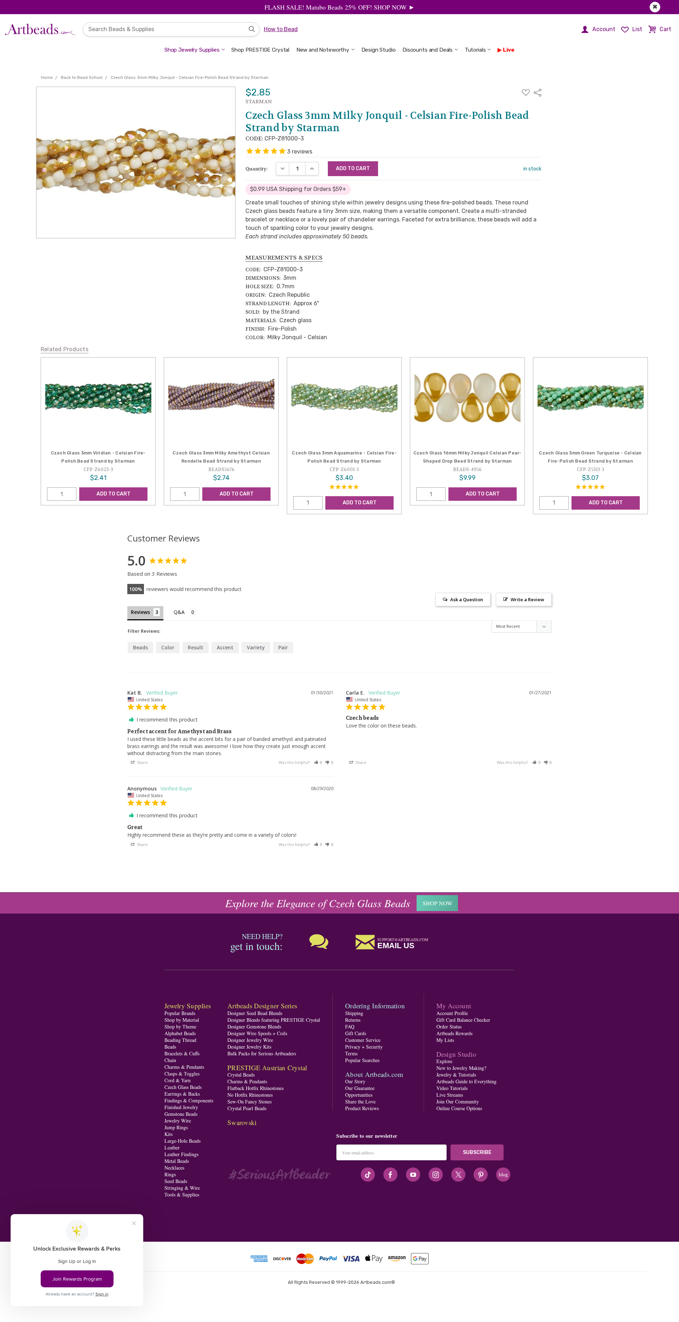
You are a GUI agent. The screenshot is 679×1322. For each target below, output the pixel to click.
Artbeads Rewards (454, 1033)
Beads (170, 1046)
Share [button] (142, 762)
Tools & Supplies (181, 1194)
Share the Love (360, 1101)
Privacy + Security (364, 1046)
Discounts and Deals (427, 50)
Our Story (355, 1081)
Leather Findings (181, 1154)
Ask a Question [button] (466, 599)
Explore (444, 1061)
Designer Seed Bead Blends (254, 1013)
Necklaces (174, 1167)
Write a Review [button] (527, 599)
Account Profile (452, 1013)
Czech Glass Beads (183, 1087)
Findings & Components (188, 1100)
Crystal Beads (241, 1074)
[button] (318, 762)
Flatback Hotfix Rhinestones (255, 1088)
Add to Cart (113, 494)
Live (509, 50)
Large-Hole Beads (182, 1140)
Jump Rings (176, 1127)
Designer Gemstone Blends (254, 1026)
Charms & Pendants (184, 1066)
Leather (172, 1147)
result (195, 647)
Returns (352, 1019)
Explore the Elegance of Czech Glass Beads (317, 903)
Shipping (354, 1013)
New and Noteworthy (322, 50)
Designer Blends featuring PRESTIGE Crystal (273, 1019)
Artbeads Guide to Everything (466, 1081)
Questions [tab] (184, 612)
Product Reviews (362, 1108)
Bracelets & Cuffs (181, 1053)
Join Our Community (457, 1101)
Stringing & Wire (182, 1187)
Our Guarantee (360, 1088)
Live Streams (449, 1094)
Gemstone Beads (180, 1114)
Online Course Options (459, 1108)
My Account (453, 1005)
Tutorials (475, 50)
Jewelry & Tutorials (456, 1074)
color (167, 647)
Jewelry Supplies (187, 1005)
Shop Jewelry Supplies (192, 50)
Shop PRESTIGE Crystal (260, 50)
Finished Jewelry (181, 1107)
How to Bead (281, 29)
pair (283, 647)
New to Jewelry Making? (461, 1068)
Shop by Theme (180, 1026)
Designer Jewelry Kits (249, 1046)
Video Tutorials (452, 1088)
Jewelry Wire (177, 1120)
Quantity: (256, 169)
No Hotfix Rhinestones (250, 1094)
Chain (170, 1060)
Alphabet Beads (180, 1033)
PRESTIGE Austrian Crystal (267, 1067)
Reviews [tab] (140, 612)
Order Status (449, 1026)
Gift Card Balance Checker (463, 1019)
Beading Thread (180, 1040)
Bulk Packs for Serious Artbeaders (261, 1053)
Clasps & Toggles (181, 1073)
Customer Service (363, 1040)
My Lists (445, 1040)
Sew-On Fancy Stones (249, 1101)
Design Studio (378, 50)
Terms (351, 1053)
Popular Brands (179, 1013)
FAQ (349, 1026)
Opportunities (358, 1094)
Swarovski (241, 1122)
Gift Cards (355, 1033)
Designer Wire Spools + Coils (257, 1033)
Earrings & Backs (182, 1093)
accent (225, 647)
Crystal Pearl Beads (246, 1108)
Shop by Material (181, 1019)
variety (256, 647)
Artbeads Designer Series (262, 1005)
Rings (170, 1174)
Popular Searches (362, 1060)
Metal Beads (176, 1161)
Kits (168, 1134)
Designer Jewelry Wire (250, 1040)
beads (140, 647)
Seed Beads (175, 1181)
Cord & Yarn (177, 1080)
